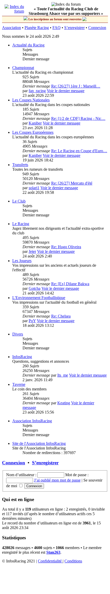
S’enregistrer (74, 27)
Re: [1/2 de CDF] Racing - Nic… (78, 118)
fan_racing (37, 91)
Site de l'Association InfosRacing (39, 443)
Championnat (23, 67)
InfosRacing (22, 357)
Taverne (18, 384)
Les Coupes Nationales (31, 100)
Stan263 (53, 552)
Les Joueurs (21, 260)
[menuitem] (50, 561)
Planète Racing (37, 27)
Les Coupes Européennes (32, 132)
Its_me (62, 375)
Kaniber (35, 123)
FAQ (56, 27)
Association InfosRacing (32, 421)
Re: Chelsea (61, 316)
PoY (32, 321)
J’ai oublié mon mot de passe (57, 480)
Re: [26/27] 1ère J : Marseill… (75, 86)
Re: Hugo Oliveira (66, 247)
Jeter (32, 251)
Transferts (20, 164)
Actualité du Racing (28, 45)
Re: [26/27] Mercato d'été (71, 183)
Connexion (97, 27)
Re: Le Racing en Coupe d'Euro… (79, 151)
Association (11, 27)
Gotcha (34, 288)
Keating (63, 403)
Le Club (19, 201)
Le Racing (20, 224)
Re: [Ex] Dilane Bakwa (70, 284)
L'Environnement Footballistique (38, 297)
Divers (17, 334)
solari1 (34, 188)
